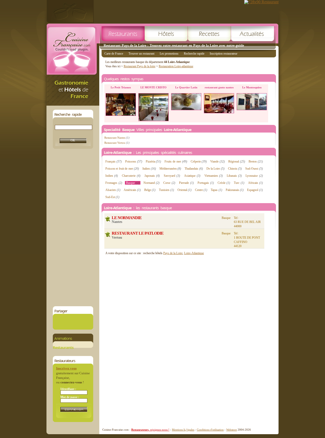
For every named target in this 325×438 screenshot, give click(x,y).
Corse (169, 183)
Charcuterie (131, 175)
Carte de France (113, 53)
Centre (201, 190)
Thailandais (194, 168)
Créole (224, 183)
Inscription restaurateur (223, 53)
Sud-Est (112, 197)
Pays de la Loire (173, 253)
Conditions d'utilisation (210, 429)
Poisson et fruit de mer (122, 168)
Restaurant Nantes (116, 137)
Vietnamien (213, 175)
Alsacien (112, 190)
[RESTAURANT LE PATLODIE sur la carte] (107, 234)
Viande (217, 161)
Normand (151, 183)
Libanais (234, 175)
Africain (255, 183)
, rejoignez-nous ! (150, 429)
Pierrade (186, 183)
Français (113, 161)
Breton (256, 161)
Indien (111, 175)
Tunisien (166, 190)
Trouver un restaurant (141, 53)
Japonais (152, 175)
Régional (236, 161)
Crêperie (199, 161)
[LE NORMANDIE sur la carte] (107, 219)
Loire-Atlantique (194, 253)
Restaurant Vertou (116, 142)
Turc (239, 183)
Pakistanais (235, 190)
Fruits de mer (176, 161)
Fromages (113, 183)
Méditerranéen (170, 168)
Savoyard (172, 175)
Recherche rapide (194, 53)
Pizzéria (153, 161)
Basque (133, 183)
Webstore (231, 429)
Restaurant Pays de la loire (139, 66)
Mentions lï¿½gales (183, 429)
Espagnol (255, 190)
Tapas (216, 190)
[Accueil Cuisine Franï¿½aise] (72, 104)
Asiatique (192, 175)
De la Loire (215, 168)
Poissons (133, 161)
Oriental (184, 190)
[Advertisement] (73, 227)
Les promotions (169, 53)
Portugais (206, 183)
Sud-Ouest (254, 168)
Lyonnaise (254, 175)
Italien (149, 168)
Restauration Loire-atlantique (176, 66)
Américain (132, 190)
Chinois (235, 168)
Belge (150, 190)
